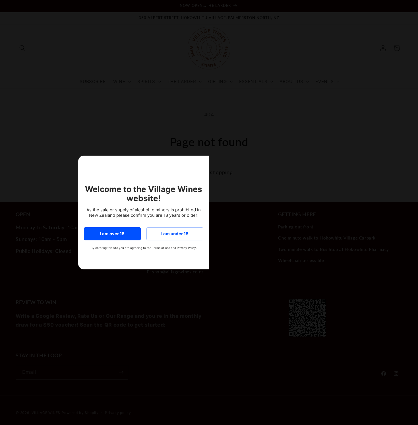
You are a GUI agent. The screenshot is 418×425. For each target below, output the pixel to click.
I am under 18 (175, 233)
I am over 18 (112, 233)
